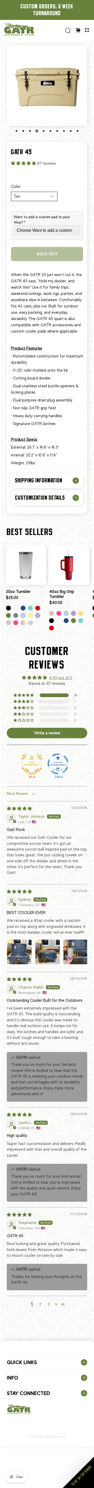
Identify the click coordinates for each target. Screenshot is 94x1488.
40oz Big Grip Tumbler (61, 594)
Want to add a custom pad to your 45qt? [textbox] (42, 219)
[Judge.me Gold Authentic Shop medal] (31, 763)
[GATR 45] (47, 85)
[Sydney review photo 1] (19, 952)
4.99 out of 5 (60, 677)
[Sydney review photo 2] (47, 952)
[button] (24, 163)
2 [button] (40, 1304)
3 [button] (49, 1304)
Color (16, 186)
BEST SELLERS (30, 532)
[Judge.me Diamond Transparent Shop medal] (58, 763)
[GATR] (33, 29)
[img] (19, 808)
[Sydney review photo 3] (75, 952)
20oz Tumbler (18, 591)
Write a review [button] (47, 733)
